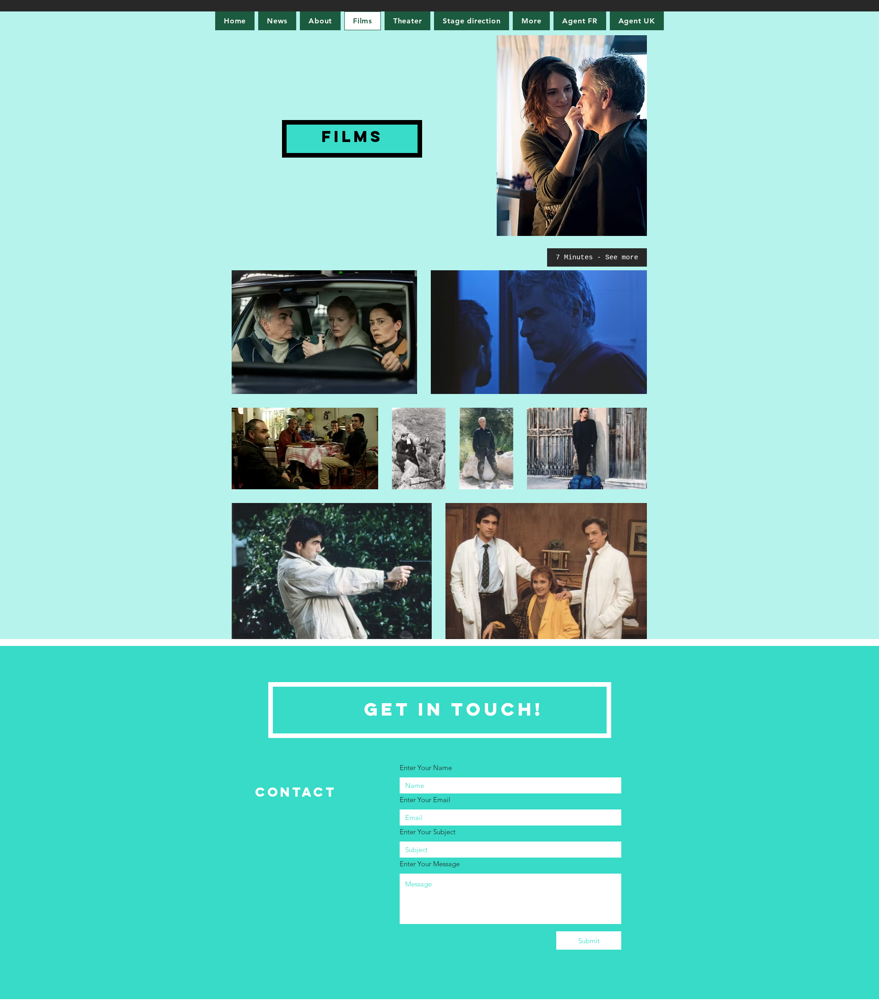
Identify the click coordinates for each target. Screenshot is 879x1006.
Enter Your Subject (428, 831)
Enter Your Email (425, 799)
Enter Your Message (430, 863)
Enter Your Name (426, 767)
